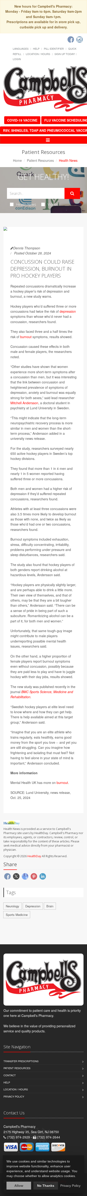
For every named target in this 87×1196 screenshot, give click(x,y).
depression (68, 311)
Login (17, 59)
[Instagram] (79, 39)
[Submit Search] (72, 193)
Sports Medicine (17, 914)
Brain (49, 906)
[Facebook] (71, 39)
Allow (18, 1185)
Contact (9, 1075)
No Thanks (45, 1185)
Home (17, 160)
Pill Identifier (54, 48)
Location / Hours (38, 54)
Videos (53, 204)
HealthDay (34, 856)
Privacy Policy (13, 1096)
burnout (26, 336)
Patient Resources (40, 160)
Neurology (12, 906)
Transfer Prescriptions (21, 1061)
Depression (32, 906)
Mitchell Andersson (24, 403)
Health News (26, 204)
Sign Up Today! (65, 54)
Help (36, 48)
